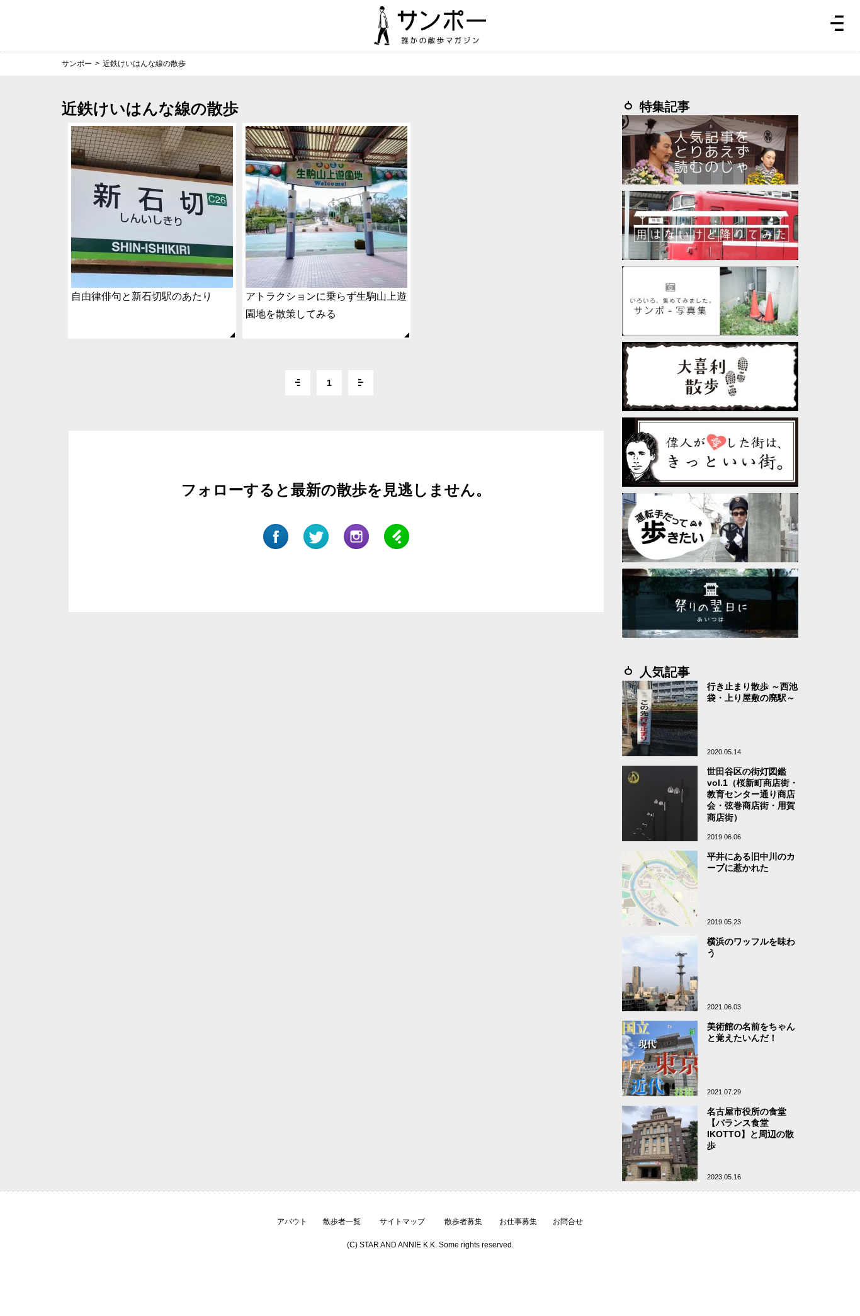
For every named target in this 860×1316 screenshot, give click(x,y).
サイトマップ (402, 1221)
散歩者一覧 (342, 1221)
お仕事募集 (518, 1221)
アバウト (292, 1221)
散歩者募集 (463, 1221)
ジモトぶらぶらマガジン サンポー (430, 25)
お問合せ (568, 1221)
